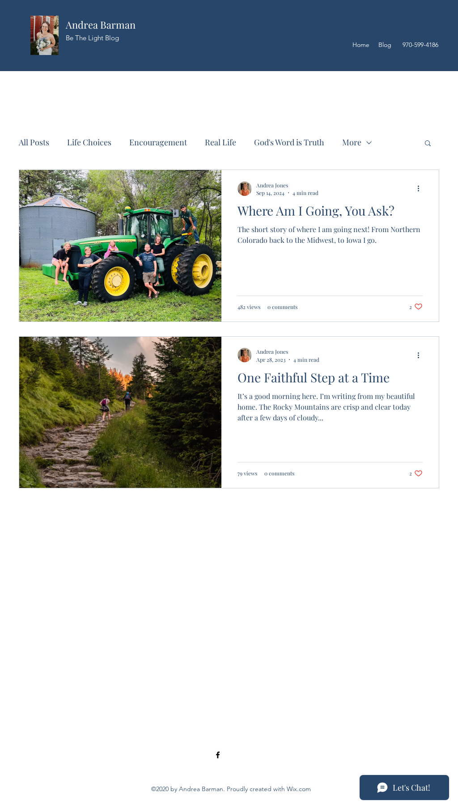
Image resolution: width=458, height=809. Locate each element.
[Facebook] (217, 754)
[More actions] (421, 188)
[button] (428, 143)
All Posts (34, 142)
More (351, 142)
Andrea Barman (101, 24)
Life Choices (89, 142)
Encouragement (158, 142)
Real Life (220, 142)
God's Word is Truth (289, 142)
